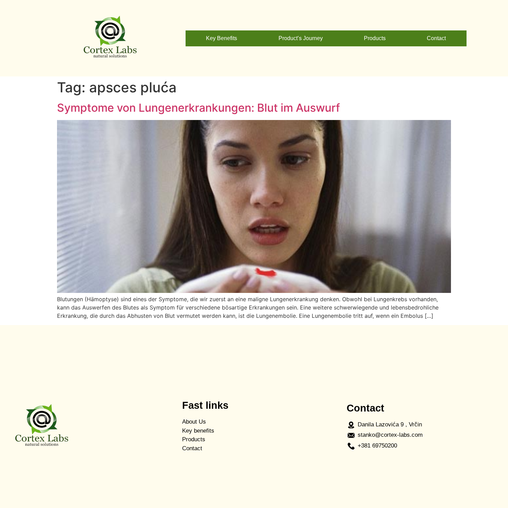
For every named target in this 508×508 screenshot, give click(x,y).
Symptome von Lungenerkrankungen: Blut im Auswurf (198, 107)
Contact (436, 38)
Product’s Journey (301, 38)
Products (375, 38)
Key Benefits (221, 38)
